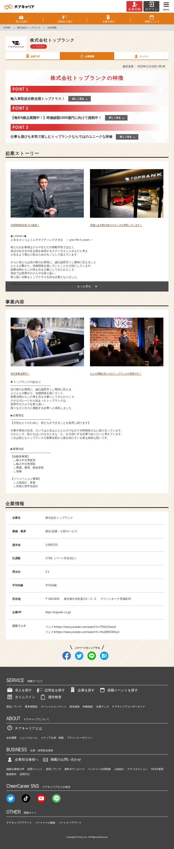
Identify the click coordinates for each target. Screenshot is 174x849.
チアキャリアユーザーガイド (128, 706)
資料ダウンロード (74, 769)
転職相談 (88, 706)
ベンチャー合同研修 (99, 769)
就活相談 (74, 706)
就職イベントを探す (122, 690)
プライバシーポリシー (79, 737)
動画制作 (11, 774)
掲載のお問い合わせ (66, 759)
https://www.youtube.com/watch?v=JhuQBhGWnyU (87, 632)
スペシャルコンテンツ (53, 706)
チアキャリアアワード (19, 822)
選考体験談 (31, 706)
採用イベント (35, 769)
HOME (6, 27)
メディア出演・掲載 (52, 737)
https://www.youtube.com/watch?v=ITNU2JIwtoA (86, 626)
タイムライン (25, 697)
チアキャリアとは (28, 728)
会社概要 (11, 737)
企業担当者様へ (27, 759)
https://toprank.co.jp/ (58, 612)
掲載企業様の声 (15, 769)
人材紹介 (119, 769)
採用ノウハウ (53, 769)
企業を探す (86, 690)
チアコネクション (137, 769)
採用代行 (25, 774)
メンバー (144, 56)
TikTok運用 (157, 769)
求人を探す (23, 690)
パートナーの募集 (45, 822)
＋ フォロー (38, 46)
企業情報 (89, 56)
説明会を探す (55, 690)
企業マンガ (102, 706)
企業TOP (35, 56)
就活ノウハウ (14, 706)
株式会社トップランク (29, 27)
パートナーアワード (70, 822)
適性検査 (55, 697)
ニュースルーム (29, 737)
